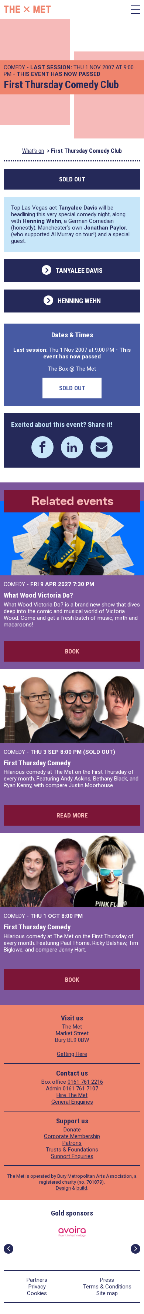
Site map (107, 1293)
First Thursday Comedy (37, 763)
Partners (37, 1280)
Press (107, 1280)
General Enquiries (72, 1102)
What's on (33, 150)
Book (72, 651)
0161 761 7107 (80, 1088)
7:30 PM (83, 584)
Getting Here (72, 1054)
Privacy (37, 1286)
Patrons (72, 1143)
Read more (72, 815)
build (81, 1188)
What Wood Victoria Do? (38, 595)
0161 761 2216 (85, 1082)
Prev (8, 1249)
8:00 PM (72, 916)
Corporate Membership (72, 1136)
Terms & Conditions (107, 1286)
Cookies (37, 1293)
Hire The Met (72, 1095)
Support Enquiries (72, 1156)
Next (135, 1249)
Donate (72, 1129)
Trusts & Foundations (72, 1149)
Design (63, 1188)
